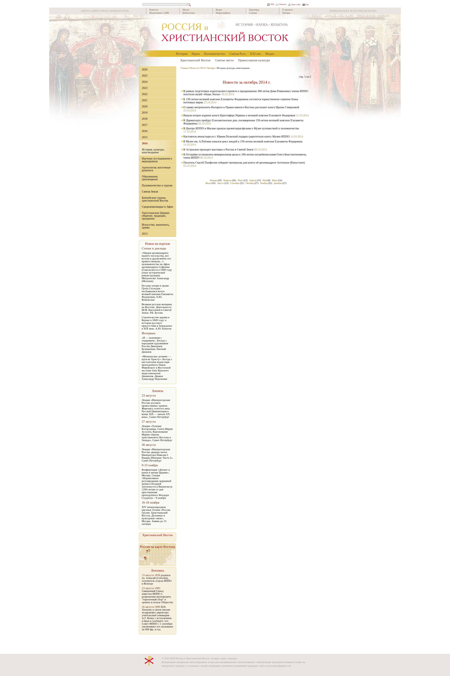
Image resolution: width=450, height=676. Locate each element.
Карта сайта (296, 4)
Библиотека (188, 12)
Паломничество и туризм (157, 185)
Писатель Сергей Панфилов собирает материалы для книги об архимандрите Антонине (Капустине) (244, 162)
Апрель (252, 180)
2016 (144, 131)
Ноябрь (264, 183)
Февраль (227, 180)
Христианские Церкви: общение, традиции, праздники (156, 215)
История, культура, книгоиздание (153, 151)
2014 (144, 143)
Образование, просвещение (150, 178)
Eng (307, 4)
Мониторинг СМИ (159, 12)
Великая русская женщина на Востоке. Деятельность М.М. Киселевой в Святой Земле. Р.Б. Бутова (157, 308)
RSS (272, 4)
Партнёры (254, 9)
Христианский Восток (195, 60)
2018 (144, 118)
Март (240, 180)
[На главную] (225, 32)
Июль (208, 183)
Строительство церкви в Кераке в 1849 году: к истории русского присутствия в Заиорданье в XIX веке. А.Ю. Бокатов (157, 323)
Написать (283, 4)
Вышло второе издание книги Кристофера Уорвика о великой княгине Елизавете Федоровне (239, 115)
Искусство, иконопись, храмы (155, 226)
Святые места (224, 60)
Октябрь (211, 68)
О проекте (287, 9)
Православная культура (254, 60)
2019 (144, 112)
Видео (219, 9)
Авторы (286, 12)
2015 (144, 137)
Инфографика (223, 12)
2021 (144, 100)
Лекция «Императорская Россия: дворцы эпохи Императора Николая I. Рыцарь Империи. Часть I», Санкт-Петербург (157, 455)
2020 (144, 106)
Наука (196, 53)
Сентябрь (235, 183)
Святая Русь (237, 53)
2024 (144, 81)
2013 (144, 233)
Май (265, 180)
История (181, 53)
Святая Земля (150, 191)
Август (220, 183)
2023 (144, 87)
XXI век (255, 53)
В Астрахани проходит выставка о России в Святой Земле (218, 149)
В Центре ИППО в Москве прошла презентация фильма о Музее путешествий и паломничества (241, 128)
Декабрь (278, 183)
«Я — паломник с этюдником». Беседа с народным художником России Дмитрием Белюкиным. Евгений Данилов (155, 344)
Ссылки (253, 12)
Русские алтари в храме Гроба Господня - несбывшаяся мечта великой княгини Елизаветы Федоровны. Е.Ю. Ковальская (157, 292)
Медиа (269, 53)
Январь (213, 180)
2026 (144, 69)
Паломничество (214, 53)
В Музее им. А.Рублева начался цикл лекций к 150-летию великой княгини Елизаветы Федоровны (243, 141)
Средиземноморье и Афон (157, 206)
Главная (184, 68)
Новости (153, 9)
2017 (144, 124)
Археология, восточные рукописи (156, 169)
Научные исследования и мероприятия (157, 160)
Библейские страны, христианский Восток (155, 199)
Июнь (275, 180)
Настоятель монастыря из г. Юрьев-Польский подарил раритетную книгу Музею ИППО (236, 136)
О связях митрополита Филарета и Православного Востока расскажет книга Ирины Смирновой (241, 107)
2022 (144, 94)
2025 (144, 75)
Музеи (185, 9)
